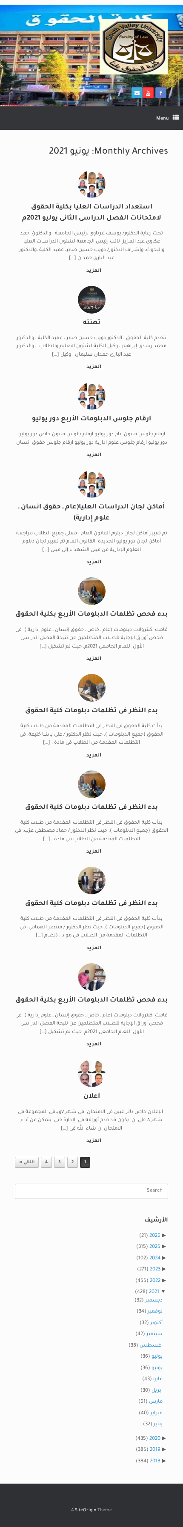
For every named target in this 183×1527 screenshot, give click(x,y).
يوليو (157, 1357)
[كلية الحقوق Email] (137, 92)
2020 (154, 1439)
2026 (154, 1236)
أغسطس (151, 1346)
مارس (156, 1402)
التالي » (26, 1162)
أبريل (157, 1391)
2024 (154, 1259)
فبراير (156, 1413)
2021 (154, 1292)
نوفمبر (155, 1312)
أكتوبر (156, 1323)
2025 (154, 1247)
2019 (155, 1450)
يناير (158, 1424)
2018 (155, 1461)
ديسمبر (154, 1301)
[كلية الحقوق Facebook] (160, 92)
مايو (158, 1379)
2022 (155, 1281)
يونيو (157, 1368)
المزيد (93, 271)
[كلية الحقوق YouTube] (148, 92)
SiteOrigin (85, 1510)
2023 (155, 1270)
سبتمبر (154, 1334)
